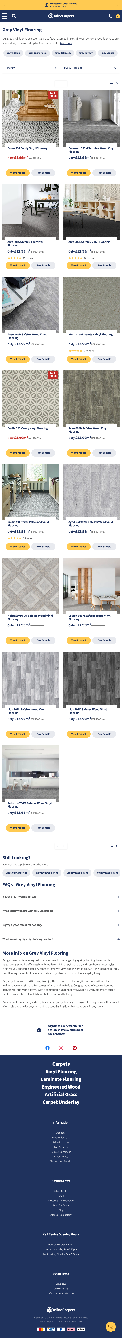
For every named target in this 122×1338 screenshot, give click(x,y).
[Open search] (13, 16)
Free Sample (43, 173)
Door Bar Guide (61, 1205)
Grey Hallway (86, 53)
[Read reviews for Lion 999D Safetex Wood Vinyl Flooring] (91, 727)
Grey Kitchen (13, 53)
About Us (61, 1133)
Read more (66, 43)
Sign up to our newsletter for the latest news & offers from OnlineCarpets (65, 1030)
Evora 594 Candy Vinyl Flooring (27, 148)
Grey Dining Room (37, 53)
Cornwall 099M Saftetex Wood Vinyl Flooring (91, 150)
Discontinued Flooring (61, 1161)
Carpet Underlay (61, 1102)
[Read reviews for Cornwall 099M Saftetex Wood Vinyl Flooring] (91, 166)
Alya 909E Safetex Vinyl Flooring (89, 242)
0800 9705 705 (61, 1288)
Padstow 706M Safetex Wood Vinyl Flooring (29, 805)
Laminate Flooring (61, 1079)
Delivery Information (61, 1137)
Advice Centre (61, 1191)
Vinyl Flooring (61, 1071)
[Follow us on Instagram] (61, 1048)
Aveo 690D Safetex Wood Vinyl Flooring (88, 430)
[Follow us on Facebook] (47, 1048)
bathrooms (50, 994)
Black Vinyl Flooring (77, 873)
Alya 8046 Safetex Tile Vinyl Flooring (25, 244)
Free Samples (61, 1147)
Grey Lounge (107, 53)
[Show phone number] (110, 16)
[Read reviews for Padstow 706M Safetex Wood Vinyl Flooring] (30, 821)
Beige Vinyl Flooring (16, 873)
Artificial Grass (61, 1094)
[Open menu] (5, 16)
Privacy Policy (61, 1156)
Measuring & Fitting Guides (61, 1200)
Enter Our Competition (61, 1215)
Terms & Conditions (61, 1152)
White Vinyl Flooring (107, 873)
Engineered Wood (61, 1087)
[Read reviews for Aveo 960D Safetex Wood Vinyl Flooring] (30, 352)
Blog (61, 1210)
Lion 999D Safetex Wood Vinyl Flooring (87, 711)
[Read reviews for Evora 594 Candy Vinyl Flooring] (30, 166)
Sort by (67, 68)
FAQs (61, 1196)
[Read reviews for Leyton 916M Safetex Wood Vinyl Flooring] (91, 633)
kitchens (38, 994)
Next (112, 83)
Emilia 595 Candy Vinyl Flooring (27, 429)
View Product (17, 173)
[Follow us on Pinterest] (75, 1048)
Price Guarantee (61, 1142)
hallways (68, 994)
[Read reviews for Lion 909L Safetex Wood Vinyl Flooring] (30, 727)
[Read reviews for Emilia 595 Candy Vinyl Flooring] (30, 446)
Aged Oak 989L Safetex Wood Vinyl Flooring (90, 524)
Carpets (61, 1064)
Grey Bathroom (63, 53)
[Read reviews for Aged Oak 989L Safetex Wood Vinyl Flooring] (91, 540)
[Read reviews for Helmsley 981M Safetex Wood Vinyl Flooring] (30, 633)
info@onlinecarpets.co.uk (61, 1293)
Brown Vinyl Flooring (46, 873)
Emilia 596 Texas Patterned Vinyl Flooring (28, 524)
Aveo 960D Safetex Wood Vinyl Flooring (27, 336)
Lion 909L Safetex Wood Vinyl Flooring (26, 711)
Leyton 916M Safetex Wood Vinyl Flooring (89, 617)
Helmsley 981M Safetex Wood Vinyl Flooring (30, 617)
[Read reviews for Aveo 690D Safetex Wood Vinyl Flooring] (91, 446)
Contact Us (61, 1284)
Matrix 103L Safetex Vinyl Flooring (90, 335)
